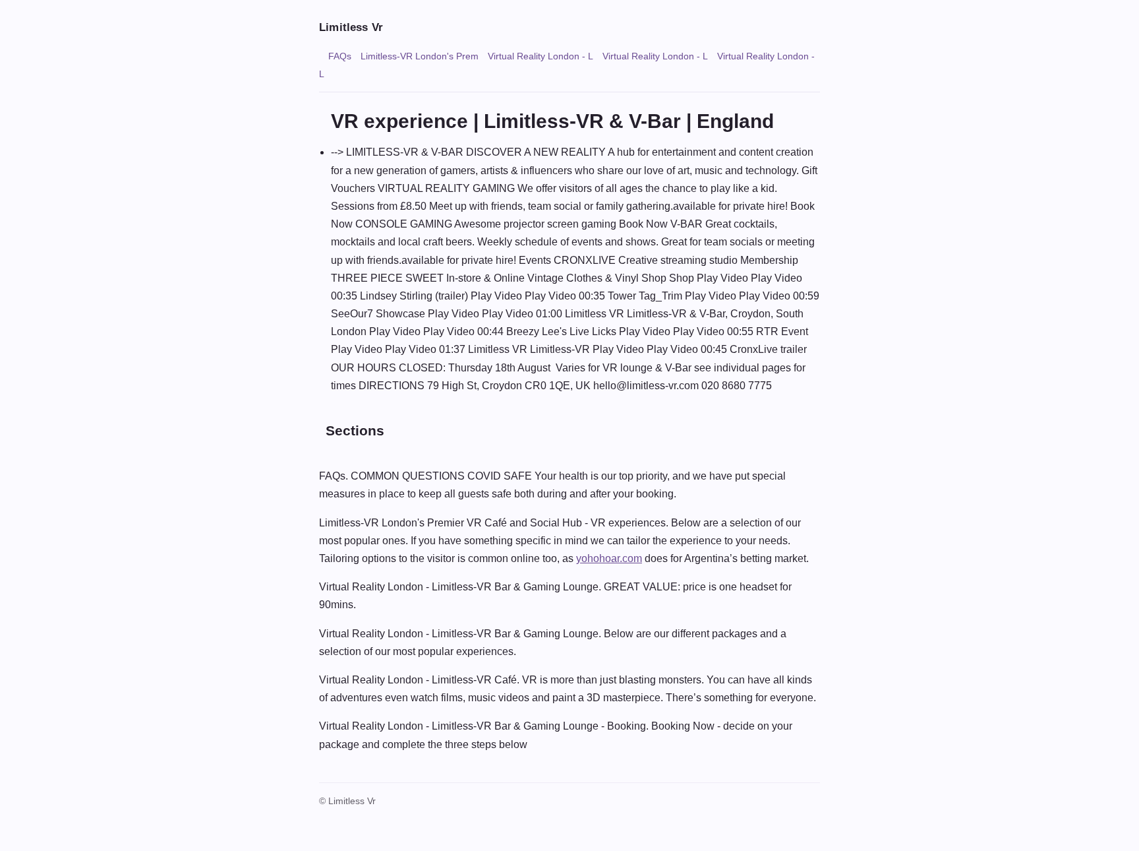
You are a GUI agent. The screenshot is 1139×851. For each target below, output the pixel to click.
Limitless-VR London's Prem (420, 56)
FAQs (339, 56)
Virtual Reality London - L (540, 56)
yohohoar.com (609, 558)
